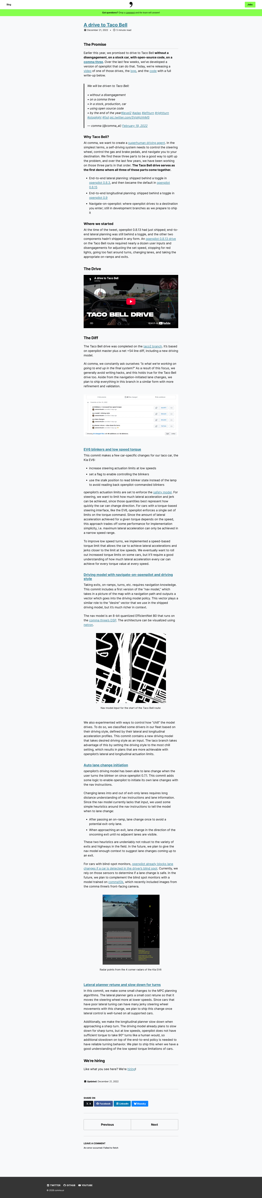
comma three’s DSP (102, 620)
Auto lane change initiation (106, 765)
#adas (136, 113)
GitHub (70, 1185)
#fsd (105, 117)
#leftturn (148, 113)
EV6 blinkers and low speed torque (112, 449)
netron (88, 625)
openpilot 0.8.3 (99, 182)
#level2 (126, 113)
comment (130, 12)
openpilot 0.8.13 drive (161, 239)
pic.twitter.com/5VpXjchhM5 (129, 117)
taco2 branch (152, 346)
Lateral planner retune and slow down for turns (122, 985)
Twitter (55, 1185)
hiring (131, 1069)
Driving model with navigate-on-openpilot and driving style (128, 577)
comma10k (115, 882)
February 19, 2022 (135, 125)
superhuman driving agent (146, 143)
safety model (162, 492)
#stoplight (94, 117)
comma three (93, 62)
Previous (107, 1124)
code (153, 71)
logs (133, 71)
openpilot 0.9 (98, 197)
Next (154, 1124)
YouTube (87, 1185)
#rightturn (162, 113)
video (87, 71)
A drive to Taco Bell (105, 25)
